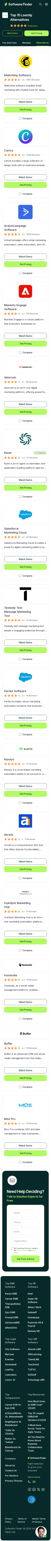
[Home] (18, 4)
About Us (10, 1465)
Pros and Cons (9, 42)
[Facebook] (29, 1489)
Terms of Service (22, 1250)
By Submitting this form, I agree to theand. (26, 1250)
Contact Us (11, 1470)
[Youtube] (43, 1489)
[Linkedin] (34, 1489)
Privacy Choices (13, 1480)
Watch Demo (12, 33)
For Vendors (11, 1475)
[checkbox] (12, 1248)
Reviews (26, 42)
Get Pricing (36, 33)
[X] (38, 1489)
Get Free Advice (25, 1259)
